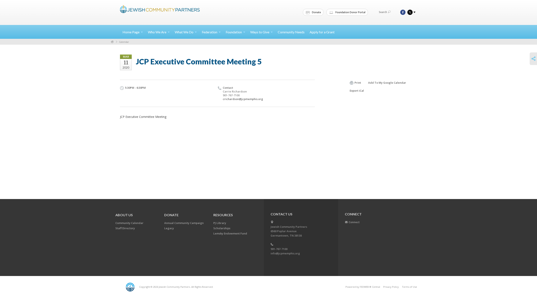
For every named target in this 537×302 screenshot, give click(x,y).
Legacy (169, 228)
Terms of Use (409, 286)
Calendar (124, 41)
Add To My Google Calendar (387, 83)
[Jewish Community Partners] (160, 12)
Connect (354, 222)
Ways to (259, 32)
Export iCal (357, 90)
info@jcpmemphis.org (285, 253)
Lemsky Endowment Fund (230, 233)
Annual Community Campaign (184, 223)
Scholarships (221, 228)
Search (383, 12)
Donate (316, 12)
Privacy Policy (391, 286)
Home (131, 32)
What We (184, 32)
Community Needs (291, 32)
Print (358, 83)
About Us (124, 215)
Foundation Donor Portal (350, 12)
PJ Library (219, 223)
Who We (157, 32)
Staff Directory (125, 228)
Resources (223, 215)
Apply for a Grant (322, 32)
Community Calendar (129, 223)
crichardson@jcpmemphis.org (243, 99)
